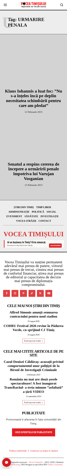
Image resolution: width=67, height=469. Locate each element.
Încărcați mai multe (32, 340)
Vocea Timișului (36, 462)
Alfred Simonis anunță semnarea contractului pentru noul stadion (34, 314)
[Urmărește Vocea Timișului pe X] (40, 293)
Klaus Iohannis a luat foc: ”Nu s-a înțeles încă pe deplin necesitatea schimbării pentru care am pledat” (33, 98)
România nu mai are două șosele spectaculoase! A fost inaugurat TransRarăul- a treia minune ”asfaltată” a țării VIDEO (33, 385)
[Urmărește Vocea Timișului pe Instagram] (15, 293)
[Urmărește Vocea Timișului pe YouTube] (48, 293)
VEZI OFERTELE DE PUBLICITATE (33, 432)
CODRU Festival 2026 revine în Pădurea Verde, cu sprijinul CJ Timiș (33, 328)
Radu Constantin (55, 464)
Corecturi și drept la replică (44, 450)
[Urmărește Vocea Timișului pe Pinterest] (23, 293)
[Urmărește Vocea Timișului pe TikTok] (32, 293)
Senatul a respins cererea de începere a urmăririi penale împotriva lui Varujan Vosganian (33, 171)
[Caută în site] (61, 4)
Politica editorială (17, 450)
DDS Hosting (14, 464)
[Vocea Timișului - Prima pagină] (33, 5)
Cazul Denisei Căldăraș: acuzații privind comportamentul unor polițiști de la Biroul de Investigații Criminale (33, 366)
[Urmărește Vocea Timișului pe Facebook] (6, 293)
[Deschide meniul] (5, 4)
